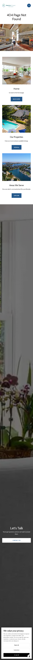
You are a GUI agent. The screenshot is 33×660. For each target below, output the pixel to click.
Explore (16, 195)
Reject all (16, 645)
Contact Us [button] (16, 540)
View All (16, 147)
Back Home (16, 99)
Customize (16, 650)
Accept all (16, 655)
